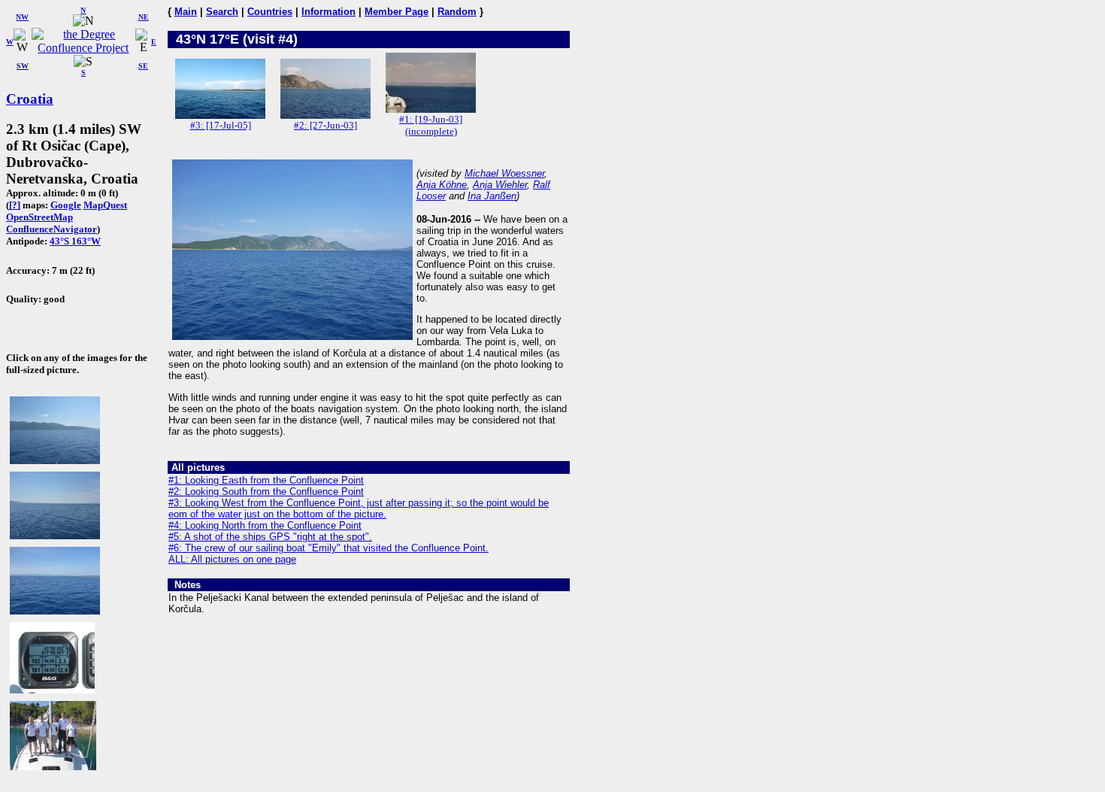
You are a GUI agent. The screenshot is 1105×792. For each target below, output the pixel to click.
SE (143, 66)
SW (23, 66)
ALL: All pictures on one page (232, 559)
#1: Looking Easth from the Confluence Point (266, 480)
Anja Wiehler (500, 184)
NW (22, 17)
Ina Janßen (492, 196)
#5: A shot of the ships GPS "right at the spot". (270, 536)
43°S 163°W (75, 241)
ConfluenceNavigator (51, 229)
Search (222, 11)
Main (185, 11)
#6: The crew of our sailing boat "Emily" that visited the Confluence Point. (328, 548)
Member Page (396, 11)
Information (328, 11)
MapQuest (105, 205)
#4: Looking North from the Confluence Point (265, 525)
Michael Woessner (504, 173)
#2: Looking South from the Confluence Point (266, 491)
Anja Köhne (441, 184)
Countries (269, 11)
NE (143, 17)
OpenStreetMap (39, 217)
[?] (14, 205)
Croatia (29, 99)
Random (457, 11)
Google (65, 205)
